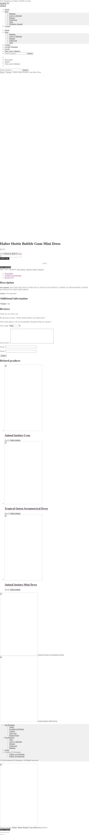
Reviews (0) (9, 278)
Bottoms (12, 14)
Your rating (5, 326)
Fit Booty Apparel (15, 24)
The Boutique (10, 725)
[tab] (47, 273)
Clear (20, 253)
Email (3, 351)
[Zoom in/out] (8, 832)
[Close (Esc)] (1, 832)
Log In (7, 49)
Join (6, 60)
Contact (7, 26)
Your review (5, 343)
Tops (11, 22)
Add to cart (4, 258)
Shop (6, 12)
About (7, 9)
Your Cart (12, 733)
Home (2, 72)
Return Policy (14, 735)
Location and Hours (16, 729)
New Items (21, 269)
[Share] (3, 832)
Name (3, 347)
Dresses (12, 18)
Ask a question (5, 267)
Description (9, 273)
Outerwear (13, 20)
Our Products (9, 738)
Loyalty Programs (11, 47)
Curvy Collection (15, 16)
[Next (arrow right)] (3, 834)
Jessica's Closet (31, 269)
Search (29, 53)
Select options (15, 440)
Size (1, 253)
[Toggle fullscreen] (5, 832)
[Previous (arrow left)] (1, 834)
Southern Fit (4, 3)
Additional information (13, 276)
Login (10, 60)
